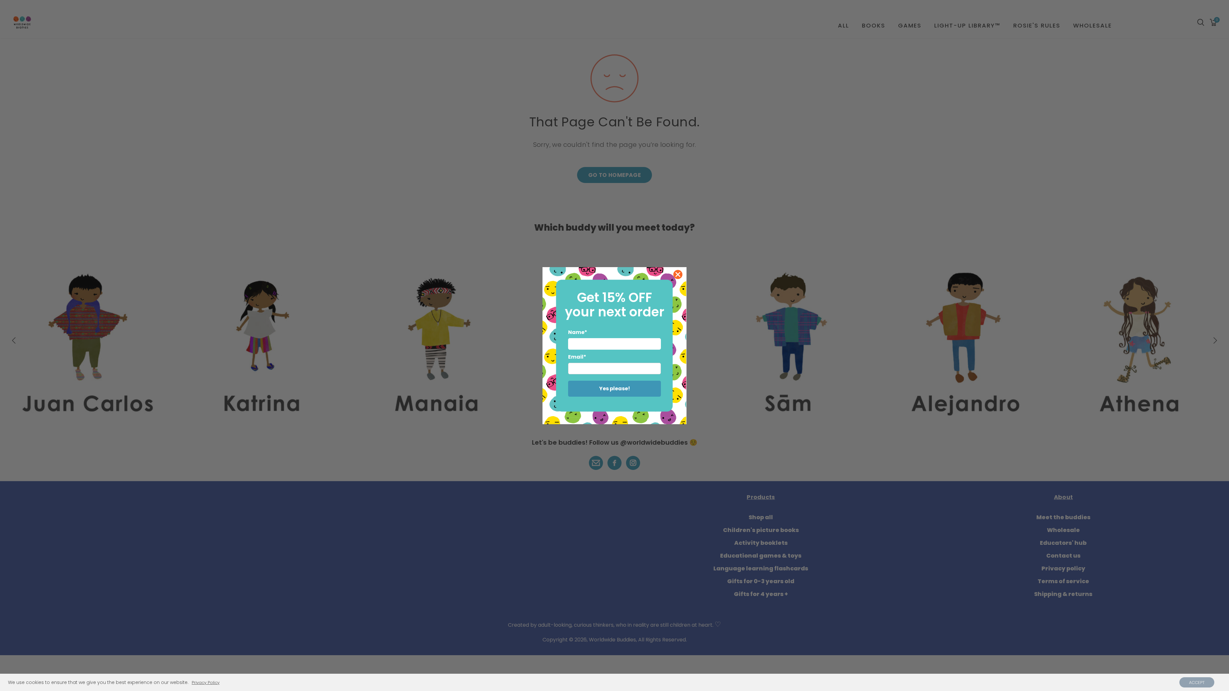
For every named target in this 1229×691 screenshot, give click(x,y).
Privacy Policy (206, 683)
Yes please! (614, 388)
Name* (577, 332)
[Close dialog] (678, 274)
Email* (577, 357)
